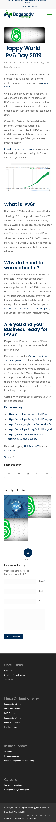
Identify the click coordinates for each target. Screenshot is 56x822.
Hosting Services (11, 727)
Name (42, 581)
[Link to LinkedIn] (28, 815)
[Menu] (48, 14)
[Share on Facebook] (9, 473)
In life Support (10, 713)
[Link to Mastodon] (41, 815)
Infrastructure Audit (12, 718)
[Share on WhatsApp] (18, 473)
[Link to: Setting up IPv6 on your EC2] (16, 529)
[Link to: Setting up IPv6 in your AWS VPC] (39, 506)
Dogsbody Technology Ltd (30, 808)
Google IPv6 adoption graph (19, 149)
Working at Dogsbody (13, 785)
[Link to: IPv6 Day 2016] (16, 506)
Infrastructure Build (12, 708)
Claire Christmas (12, 67)
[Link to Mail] (45, 815)
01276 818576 (32, 6)
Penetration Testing (12, 722)
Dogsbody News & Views (14, 675)
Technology (38, 62)
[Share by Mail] (47, 473)
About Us (8, 670)
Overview (8, 751)
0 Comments (23, 62)
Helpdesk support (11, 756)
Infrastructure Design (13, 704)
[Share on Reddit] (37, 473)
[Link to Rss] (50, 815)
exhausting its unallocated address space (26, 308)
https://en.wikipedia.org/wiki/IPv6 (27, 414)
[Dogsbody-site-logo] (23, 14)
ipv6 (12, 457)
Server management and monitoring (19, 760)
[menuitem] (27, 1)
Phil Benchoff (31, 446)
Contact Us (8, 679)
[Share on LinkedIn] (28, 473)
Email (41, 591)
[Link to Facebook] (32, 815)
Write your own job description (16, 789)
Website (42, 601)
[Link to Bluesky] (37, 815)
